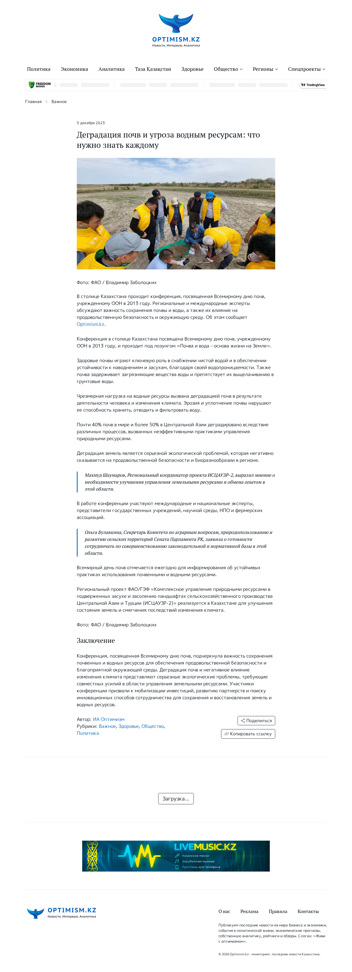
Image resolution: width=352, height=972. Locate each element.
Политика (39, 69)
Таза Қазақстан (153, 69)
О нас (224, 911)
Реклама (249, 911)
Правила (278, 911)
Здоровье (192, 69)
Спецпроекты (304, 69)
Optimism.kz (90, 324)
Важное (59, 102)
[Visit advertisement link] (176, 856)
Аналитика (111, 69)
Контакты (308, 911)
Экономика (74, 69)
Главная (33, 102)
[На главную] (176, 30)
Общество (226, 69)
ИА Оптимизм (108, 719)
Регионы (263, 69)
